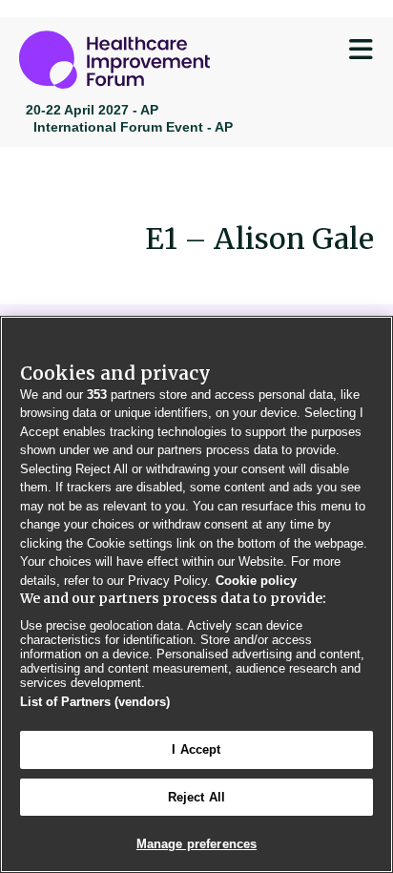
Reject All (196, 797)
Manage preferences (196, 844)
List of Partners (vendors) (95, 702)
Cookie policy (256, 580)
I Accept (196, 749)
